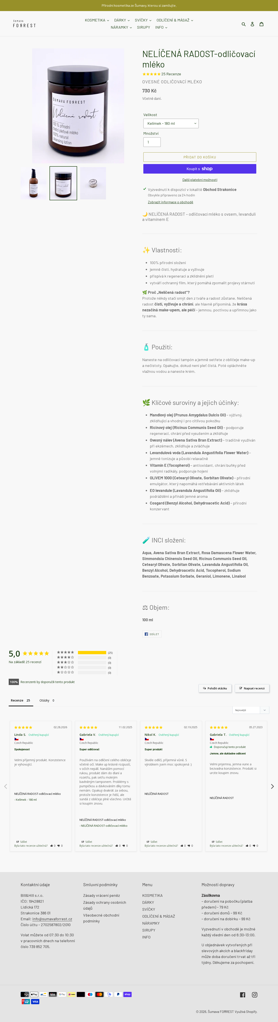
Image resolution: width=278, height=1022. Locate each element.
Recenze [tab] (17, 700)
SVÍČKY (148, 909)
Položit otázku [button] (217, 688)
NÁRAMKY (151, 923)
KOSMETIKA (152, 895)
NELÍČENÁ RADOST (157, 794)
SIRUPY (148, 930)
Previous (5, 784)
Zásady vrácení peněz (101, 895)
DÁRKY (148, 902)
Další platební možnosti (199, 179)
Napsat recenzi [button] (254, 688)
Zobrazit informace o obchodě (170, 202)
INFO (146, 937)
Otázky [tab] (44, 700)
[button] (52, 846)
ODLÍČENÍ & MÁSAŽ (158, 916)
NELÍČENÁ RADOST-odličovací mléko (37, 794)
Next (272, 784)
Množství (151, 133)
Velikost (150, 114)
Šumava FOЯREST (221, 1012)
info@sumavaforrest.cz (52, 918)
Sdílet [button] (23, 842)
